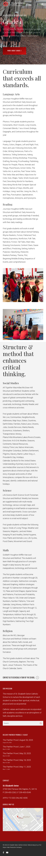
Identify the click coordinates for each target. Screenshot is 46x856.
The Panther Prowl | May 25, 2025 (17, 753)
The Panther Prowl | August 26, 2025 (18, 740)
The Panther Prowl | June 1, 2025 (16, 747)
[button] (42, 4)
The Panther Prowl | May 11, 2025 (17, 767)
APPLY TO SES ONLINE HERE (15, 798)
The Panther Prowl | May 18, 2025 (17, 760)
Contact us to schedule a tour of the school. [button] (19, 677)
